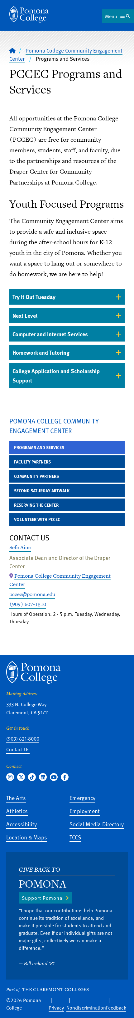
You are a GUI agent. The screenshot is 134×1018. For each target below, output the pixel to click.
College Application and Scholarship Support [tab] (56, 375)
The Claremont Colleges (55, 989)
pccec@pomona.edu (32, 594)
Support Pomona (42, 898)
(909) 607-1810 (27, 604)
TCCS (75, 837)
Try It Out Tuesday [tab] (33, 296)
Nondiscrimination (86, 1007)
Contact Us (18, 749)
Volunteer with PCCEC (37, 519)
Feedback (116, 1007)
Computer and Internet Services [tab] (50, 334)
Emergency (82, 797)
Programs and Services (39, 447)
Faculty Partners (32, 461)
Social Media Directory (96, 824)
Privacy (56, 1007)
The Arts (16, 797)
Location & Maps (26, 837)
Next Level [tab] (24, 315)
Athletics (17, 811)
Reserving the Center (36, 505)
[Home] (29, 14)
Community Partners (36, 476)
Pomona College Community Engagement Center (54, 426)
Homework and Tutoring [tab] (40, 352)
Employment (84, 811)
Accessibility (21, 824)
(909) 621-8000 (22, 738)
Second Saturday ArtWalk (41, 490)
